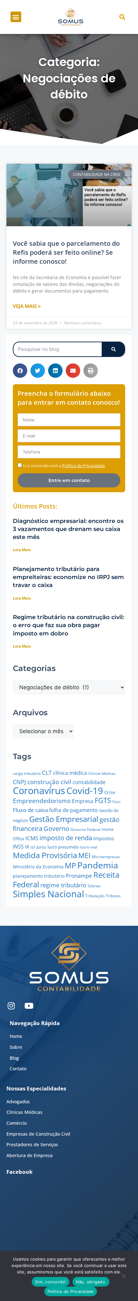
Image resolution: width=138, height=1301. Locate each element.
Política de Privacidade (70, 1291)
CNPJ (19, 782)
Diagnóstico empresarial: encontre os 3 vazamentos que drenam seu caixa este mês (68, 529)
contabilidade (89, 782)
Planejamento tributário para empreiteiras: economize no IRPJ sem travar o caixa (68, 577)
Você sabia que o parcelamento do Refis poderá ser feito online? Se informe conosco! (66, 252)
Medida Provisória (45, 855)
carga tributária (27, 773)
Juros (41, 847)
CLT (47, 772)
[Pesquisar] (113, 349)
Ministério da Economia (38, 867)
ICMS (31, 838)
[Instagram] (11, 1006)
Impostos (103, 838)
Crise (109, 792)
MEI (84, 855)
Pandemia (97, 865)
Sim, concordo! (50, 1281)
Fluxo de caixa (30, 810)
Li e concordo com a (64, 465)
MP (70, 865)
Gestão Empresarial (63, 819)
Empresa (82, 801)
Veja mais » (27, 306)
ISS (32, 847)
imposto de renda (65, 837)
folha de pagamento (73, 810)
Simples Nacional (48, 894)
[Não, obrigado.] (123, 1277)
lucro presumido (63, 847)
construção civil (49, 781)
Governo (56, 828)
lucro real (88, 847)
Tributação (95, 895)
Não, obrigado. (91, 1281)
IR (27, 847)
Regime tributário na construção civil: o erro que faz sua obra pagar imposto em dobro (68, 625)
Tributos (113, 895)
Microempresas (106, 856)
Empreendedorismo (42, 801)
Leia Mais (22, 549)
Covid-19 (84, 790)
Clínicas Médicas (101, 773)
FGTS (103, 800)
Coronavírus (39, 790)
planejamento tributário (39, 876)
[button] (16, 17)
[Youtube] (29, 1006)
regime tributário (63, 885)
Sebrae (94, 886)
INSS (18, 846)
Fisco (116, 801)
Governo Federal (85, 829)
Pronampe (79, 875)
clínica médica (70, 772)
